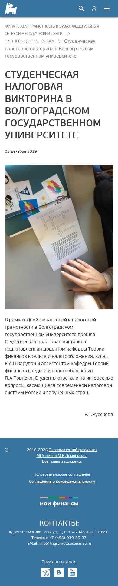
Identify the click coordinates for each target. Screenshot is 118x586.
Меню (106, 8)
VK (59, 572)
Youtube (72, 572)
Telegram (45, 572)
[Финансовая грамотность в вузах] (11, 8)
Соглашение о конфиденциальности (62, 481)
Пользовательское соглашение (62, 474)
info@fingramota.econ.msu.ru (65, 543)
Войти (94, 8)
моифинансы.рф (59, 502)
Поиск (81, 8)
